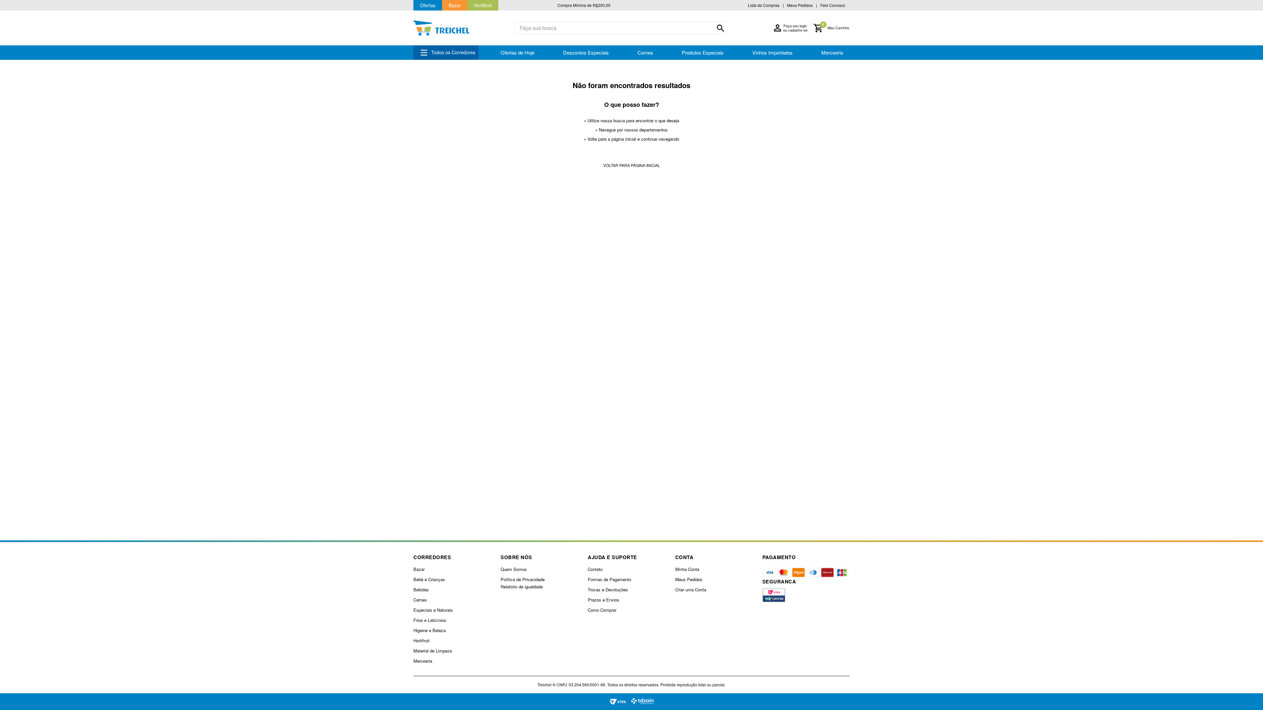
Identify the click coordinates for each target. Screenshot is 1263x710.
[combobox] (621, 28)
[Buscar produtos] (721, 28)
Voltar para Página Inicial (631, 165)
